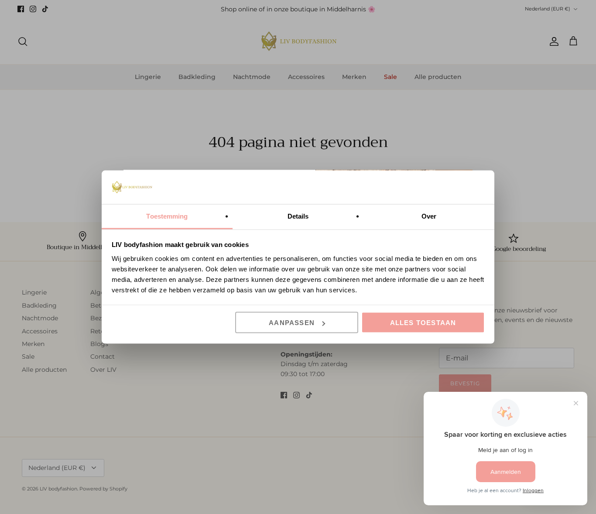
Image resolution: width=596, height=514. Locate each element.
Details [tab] (298, 215)
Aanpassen (292, 322)
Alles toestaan (423, 322)
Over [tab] (428, 215)
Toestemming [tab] (167, 215)
